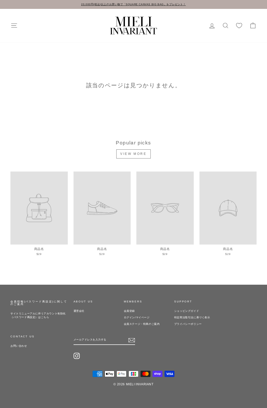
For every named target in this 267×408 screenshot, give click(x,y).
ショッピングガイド (186, 310)
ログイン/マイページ (137, 317)
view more (133, 154)
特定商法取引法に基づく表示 (192, 317)
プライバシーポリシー (188, 323)
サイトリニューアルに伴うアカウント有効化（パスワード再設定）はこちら (38, 315)
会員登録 (129, 310)
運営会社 (79, 310)
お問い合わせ (18, 345)
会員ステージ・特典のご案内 (142, 323)
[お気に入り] (239, 26)
